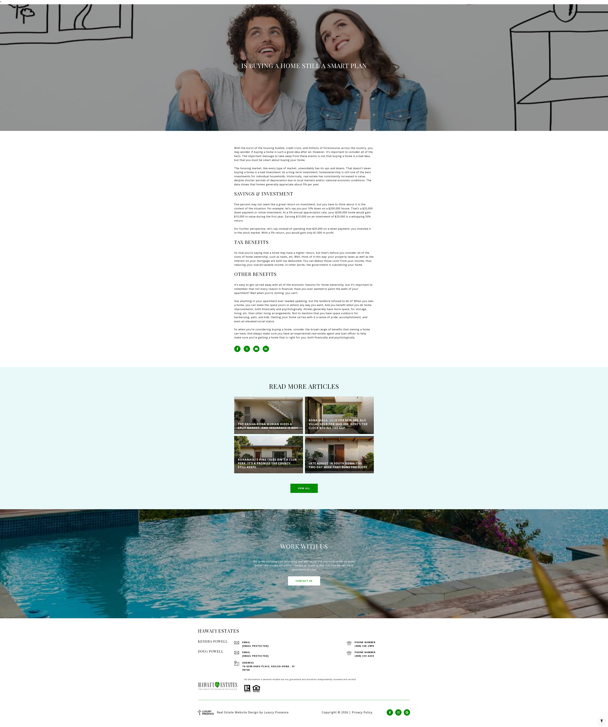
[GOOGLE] (407, 712)
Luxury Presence (276, 712)
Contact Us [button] (304, 580)
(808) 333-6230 (364, 655)
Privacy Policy (362, 712)
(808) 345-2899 (364, 645)
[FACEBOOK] (390, 712)
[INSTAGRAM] (398, 712)
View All (304, 488)
